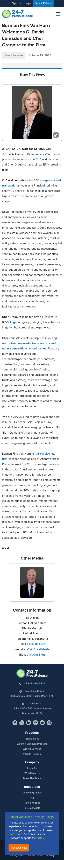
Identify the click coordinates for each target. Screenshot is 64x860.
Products (32, 732)
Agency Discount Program (32, 744)
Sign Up (16, 3)
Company (32, 762)
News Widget (32, 803)
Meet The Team (32, 778)
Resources (32, 787)
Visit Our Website (38, 649)
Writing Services (32, 749)
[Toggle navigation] (58, 14)
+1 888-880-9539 (34, 684)
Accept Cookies (18, 847)
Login (28, 3)
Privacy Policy (17, 856)
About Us (32, 768)
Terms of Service (34, 856)
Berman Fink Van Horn (42, 154)
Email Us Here (36, 644)
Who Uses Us (32, 773)
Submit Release (43, 3)
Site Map (50, 856)
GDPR (39, 838)
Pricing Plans (32, 739)
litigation (16, 322)
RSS (32, 798)
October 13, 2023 (40, 55)
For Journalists (32, 808)
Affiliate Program (32, 754)
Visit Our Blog (36, 654)
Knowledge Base (32, 793)
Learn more (15, 834)
